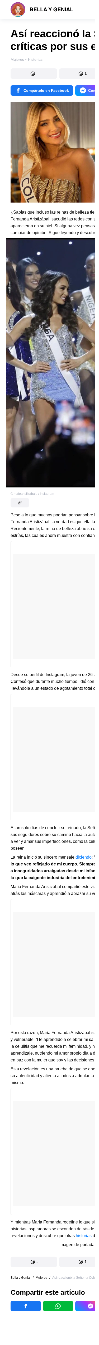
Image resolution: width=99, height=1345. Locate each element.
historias (84, 1235)
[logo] (42, 9)
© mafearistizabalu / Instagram (32, 494)
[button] (34, 73)
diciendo (84, 857)
